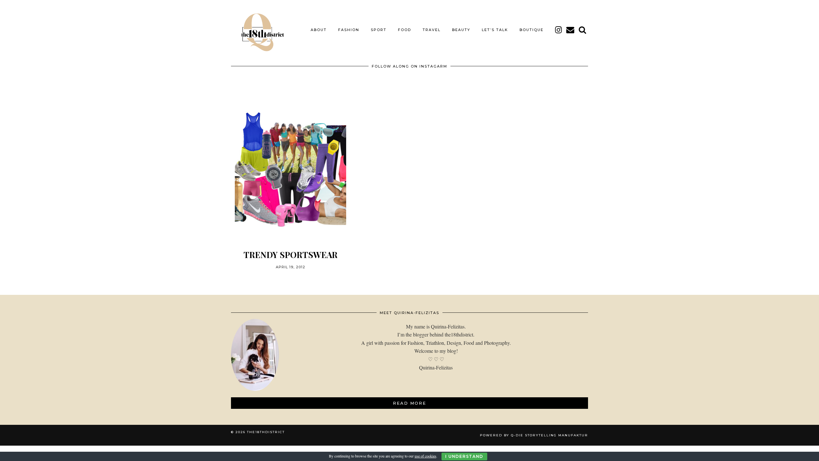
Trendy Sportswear (290, 255)
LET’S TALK (495, 30)
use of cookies (425, 455)
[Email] (570, 30)
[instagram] (558, 30)
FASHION (348, 30)
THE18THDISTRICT (266, 432)
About (319, 30)
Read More (409, 403)
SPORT (378, 30)
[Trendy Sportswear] (290, 170)
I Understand (464, 456)
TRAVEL (432, 30)
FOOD (404, 30)
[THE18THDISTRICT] (259, 30)
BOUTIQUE (532, 30)
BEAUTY (461, 30)
